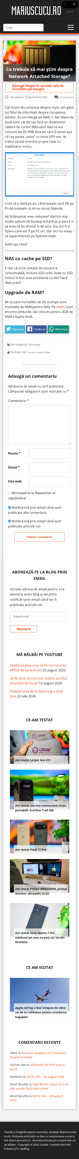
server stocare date (39, 352)
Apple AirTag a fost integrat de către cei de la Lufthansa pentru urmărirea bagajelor (40, 1012)
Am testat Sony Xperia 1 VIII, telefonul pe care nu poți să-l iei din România (40, 937)
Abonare (23, 629)
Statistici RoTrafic (60, 1144)
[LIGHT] (70, 4)
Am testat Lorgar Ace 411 (33, 760)
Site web (15, 481)
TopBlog (24, 1148)
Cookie (44, 1144)
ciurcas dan (18, 1065)
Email (14, 467)
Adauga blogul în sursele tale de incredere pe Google (38, 87)
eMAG (60, 307)
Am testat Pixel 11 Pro (30, 850)
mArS (13, 1053)
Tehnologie (34, 344)
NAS (24, 352)
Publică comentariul (39, 537)
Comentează (67, 97)
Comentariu (18, 400)
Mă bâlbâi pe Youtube (39, 654)
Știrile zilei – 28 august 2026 (45, 1077)
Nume (14, 453)
